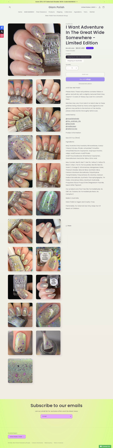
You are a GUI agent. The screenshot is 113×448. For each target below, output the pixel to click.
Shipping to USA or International (79, 57)
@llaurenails (70, 124)
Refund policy (48, 443)
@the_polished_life (73, 121)
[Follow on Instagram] (2, 36)
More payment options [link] (85, 83)
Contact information (37, 443)
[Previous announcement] (9, 1)
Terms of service (58, 443)
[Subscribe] (70, 416)
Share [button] (69, 226)
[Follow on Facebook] (2, 28)
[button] (10, 7)
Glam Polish (16, 443)
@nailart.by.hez (71, 129)
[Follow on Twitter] (2, 32)
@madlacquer (71, 126)
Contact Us (106, 446)
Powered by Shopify (25, 443)
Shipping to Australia (76, 61)
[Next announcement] (104, 1)
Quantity (68, 64)
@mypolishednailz (72, 119)
